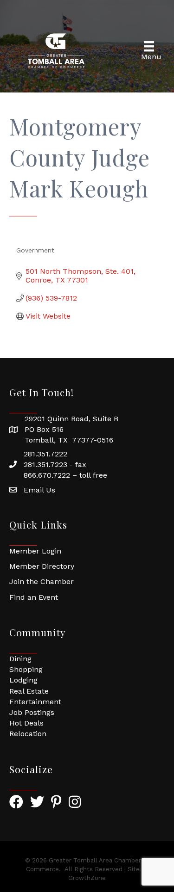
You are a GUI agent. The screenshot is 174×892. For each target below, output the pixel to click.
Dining (20, 658)
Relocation (27, 733)
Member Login (35, 551)
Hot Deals (26, 723)
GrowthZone (87, 877)
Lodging (23, 680)
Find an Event (33, 597)
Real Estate (29, 691)
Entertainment (35, 701)
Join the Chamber (41, 581)
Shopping (26, 669)
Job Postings (31, 712)
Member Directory (41, 566)
